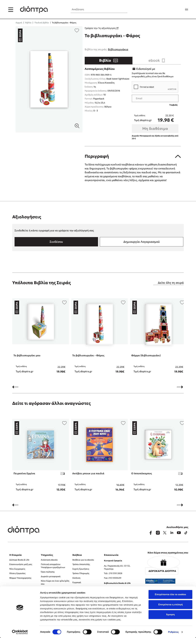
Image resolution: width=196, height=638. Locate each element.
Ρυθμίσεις (173, 632)
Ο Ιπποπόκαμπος (141, 473)
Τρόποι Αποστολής (81, 564)
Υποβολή (173, 105)
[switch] (87, 631)
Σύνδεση (76, 578)
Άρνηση (170, 614)
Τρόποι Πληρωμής (80, 573)
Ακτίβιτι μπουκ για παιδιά (88, 473)
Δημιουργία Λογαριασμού (141, 242)
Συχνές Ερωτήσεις (80, 569)
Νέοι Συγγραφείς (17, 569)
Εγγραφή (76, 582)
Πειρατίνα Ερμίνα (24, 473)
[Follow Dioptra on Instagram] (157, 532)
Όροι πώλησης (48, 571)
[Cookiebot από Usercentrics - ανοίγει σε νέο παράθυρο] (19, 632)
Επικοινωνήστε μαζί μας (20, 564)
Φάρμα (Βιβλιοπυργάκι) (146, 355)
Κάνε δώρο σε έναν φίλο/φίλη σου (55, 582)
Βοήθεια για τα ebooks (83, 560)
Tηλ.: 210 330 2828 (113, 573)
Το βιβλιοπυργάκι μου (26, 355)
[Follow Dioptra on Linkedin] (172, 532)
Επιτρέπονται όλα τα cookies (170, 594)
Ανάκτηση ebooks (49, 560)
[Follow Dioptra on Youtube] (179, 532)
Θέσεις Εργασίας (17, 573)
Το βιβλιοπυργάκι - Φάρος (88, 355)
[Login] (180, 9)
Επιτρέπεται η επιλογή (170, 604)
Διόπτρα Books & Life (19, 560)
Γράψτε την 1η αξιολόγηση (100, 28)
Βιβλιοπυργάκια (118, 49)
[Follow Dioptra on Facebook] (150, 532)
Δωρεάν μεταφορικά (50, 576)
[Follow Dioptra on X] (164, 532)
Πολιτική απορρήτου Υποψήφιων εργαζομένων (53, 566)
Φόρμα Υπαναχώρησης (20, 578)
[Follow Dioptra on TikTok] (186, 532)
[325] (49, 79)
